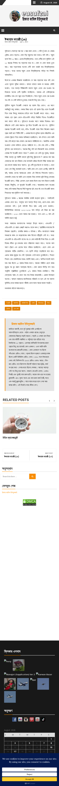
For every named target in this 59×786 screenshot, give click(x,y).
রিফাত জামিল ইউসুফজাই (11, 42)
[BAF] (33, 680)
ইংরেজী (8, 303)
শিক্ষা (48, 303)
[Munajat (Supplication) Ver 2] (19, 674)
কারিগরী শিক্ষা (25, 303)
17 (15, 751)
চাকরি (33, 303)
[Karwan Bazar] (44, 674)
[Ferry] (7, 661)
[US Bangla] (10, 697)
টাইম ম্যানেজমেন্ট (10, 437)
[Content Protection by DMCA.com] (29, 502)
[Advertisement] (29, 540)
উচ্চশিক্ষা (16, 303)
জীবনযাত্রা (40, 303)
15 (51, 747)
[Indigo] (23, 684)
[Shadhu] (18, 665)
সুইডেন (8, 309)
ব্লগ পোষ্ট (16, 309)
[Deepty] (10, 684)
